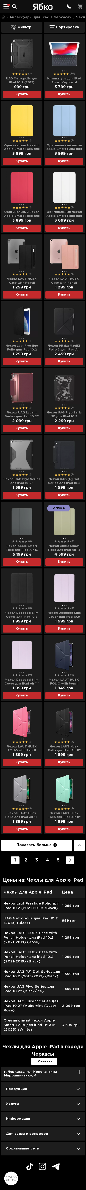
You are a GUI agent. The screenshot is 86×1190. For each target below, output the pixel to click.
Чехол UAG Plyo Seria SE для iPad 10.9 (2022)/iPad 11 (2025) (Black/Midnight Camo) (64, 414)
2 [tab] (21, 137)
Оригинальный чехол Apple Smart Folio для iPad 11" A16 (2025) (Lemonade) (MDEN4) (22, 147)
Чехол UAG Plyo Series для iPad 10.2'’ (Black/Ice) (21, 481)
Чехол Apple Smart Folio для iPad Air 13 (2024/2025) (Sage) (64, 548)
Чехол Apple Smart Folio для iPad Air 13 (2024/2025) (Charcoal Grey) (22, 548)
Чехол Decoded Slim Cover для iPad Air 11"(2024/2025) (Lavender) (22, 682)
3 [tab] (23, 137)
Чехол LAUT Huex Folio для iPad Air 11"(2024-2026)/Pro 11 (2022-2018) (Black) (64, 748)
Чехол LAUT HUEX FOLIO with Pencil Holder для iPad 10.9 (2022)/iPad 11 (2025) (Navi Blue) (64, 682)
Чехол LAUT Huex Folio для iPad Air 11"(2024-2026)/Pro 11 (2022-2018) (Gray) (21, 815)
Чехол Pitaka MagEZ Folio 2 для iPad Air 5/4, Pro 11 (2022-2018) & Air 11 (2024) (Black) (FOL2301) (64, 348)
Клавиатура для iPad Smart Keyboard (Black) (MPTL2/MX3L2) (64, 80)
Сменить (45, 1061)
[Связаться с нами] (69, 6)
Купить (22, 94)
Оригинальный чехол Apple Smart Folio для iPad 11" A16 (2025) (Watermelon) (22, 214)
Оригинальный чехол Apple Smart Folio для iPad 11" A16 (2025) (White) (64, 214)
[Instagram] (42, 1167)
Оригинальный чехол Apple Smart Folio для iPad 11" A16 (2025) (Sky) (64, 147)
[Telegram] (56, 1167)
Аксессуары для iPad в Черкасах (40, 17)
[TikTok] (29, 1167)
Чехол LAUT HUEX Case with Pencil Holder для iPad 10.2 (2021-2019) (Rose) (64, 281)
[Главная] (3, 17)
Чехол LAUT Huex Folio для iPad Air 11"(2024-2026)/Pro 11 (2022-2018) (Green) (64, 815)
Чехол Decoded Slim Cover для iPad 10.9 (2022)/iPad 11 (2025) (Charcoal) (21, 615)
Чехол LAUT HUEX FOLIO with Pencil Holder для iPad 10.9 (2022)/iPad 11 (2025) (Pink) (21, 748)
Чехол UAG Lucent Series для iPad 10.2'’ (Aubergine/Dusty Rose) (22, 414)
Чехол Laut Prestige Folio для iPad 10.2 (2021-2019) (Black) (22, 348)
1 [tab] (19, 137)
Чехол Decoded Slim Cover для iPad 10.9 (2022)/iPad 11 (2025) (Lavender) (64, 615)
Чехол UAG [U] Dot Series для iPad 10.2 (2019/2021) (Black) (64, 481)
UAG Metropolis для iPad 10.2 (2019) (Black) (22, 80)
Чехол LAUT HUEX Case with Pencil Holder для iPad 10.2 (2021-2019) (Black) (22, 281)
